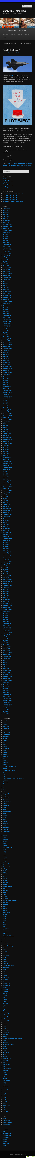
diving (4, 817)
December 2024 (7, 248)
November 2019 (7, 368)
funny (4, 861)
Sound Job (6, 1021)
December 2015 (7, 461)
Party (4, 942)
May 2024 (5, 262)
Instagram (5, 882)
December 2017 (7, 414)
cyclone (5, 809)
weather (5, 1084)
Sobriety (5, 1015)
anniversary (6, 726)
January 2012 (6, 554)
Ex (3, 833)
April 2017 (5, 429)
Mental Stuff (6, 912)
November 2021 (7, 321)
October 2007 (6, 655)
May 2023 (5, 285)
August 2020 (6, 350)
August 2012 (6, 540)
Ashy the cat (6, 734)
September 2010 (7, 585)
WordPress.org (7, 1124)
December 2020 (7, 343)
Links (4, 38)
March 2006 (6, 692)
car (3, 772)
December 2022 (7, 295)
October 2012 (6, 536)
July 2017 (5, 424)
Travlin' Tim (6, 1052)
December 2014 (7, 485)
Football (5, 853)
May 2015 (5, 475)
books (4, 760)
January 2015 (6, 483)
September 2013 (7, 514)
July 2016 (5, 447)
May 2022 (5, 309)
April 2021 (5, 335)
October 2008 (6, 631)
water (4, 1082)
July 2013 (5, 518)
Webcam (5, 1086)
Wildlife (5, 1098)
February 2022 (7, 315)
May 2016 (5, 451)
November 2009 (7, 605)
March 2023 (6, 289)
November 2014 (7, 487)
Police (4, 959)
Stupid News (27, 165)
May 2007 (5, 664)
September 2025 (7, 230)
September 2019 (7, 372)
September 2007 (7, 656)
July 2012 (5, 542)
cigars (4, 784)
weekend (5, 1090)
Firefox (5, 845)
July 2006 (5, 684)
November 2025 (7, 226)
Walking (5, 1078)
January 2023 (6, 293)
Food (4, 851)
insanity (5, 165)
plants (4, 957)
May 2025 (5, 238)
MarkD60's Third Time (14, 10)
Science (5, 995)
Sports (5, 1027)
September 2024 (7, 254)
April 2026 (5, 216)
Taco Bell (5, 1034)
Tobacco (5, 1042)
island (4, 888)
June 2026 (5, 212)
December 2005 (7, 698)
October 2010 (6, 583)
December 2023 (7, 271)
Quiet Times (6, 183)
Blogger (5, 754)
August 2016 (6, 445)
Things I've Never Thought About (12, 1038)
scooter (5, 997)
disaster (5, 815)
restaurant (5, 989)
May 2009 (5, 617)
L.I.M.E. (5, 896)
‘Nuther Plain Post (8, 185)
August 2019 (6, 374)
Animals (5, 725)
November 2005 (7, 700)
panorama (5, 940)
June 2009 (5, 615)
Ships (4, 1005)
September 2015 (7, 467)
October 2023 (6, 276)
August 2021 (6, 327)
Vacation (5, 1070)
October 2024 (6, 252)
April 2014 (5, 501)
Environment (6, 831)
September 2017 (7, 420)
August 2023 (6, 279)
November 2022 (7, 297)
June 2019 (5, 378)
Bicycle (5, 746)
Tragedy (5, 1048)
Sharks (5, 999)
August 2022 (6, 303)
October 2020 (6, 347)
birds (4, 750)
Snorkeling (6, 1013)
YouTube (5, 1111)
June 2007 (5, 662)
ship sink (5, 1003)
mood (4, 918)
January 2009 (6, 625)
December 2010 (7, 579)
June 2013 (5, 520)
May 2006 (5, 688)
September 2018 (7, 396)
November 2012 (7, 534)
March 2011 (6, 574)
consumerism (7, 802)
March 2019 (6, 384)
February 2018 (7, 410)
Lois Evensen (7, 194)
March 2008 (6, 645)
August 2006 (6, 682)
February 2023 (7, 291)
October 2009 (6, 607)
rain (4, 971)
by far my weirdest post (9, 766)
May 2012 (5, 546)
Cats (4, 774)
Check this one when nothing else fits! (18, 163)
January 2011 (6, 578)
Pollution (5, 963)
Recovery (5, 979)
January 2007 (6, 672)
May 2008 (5, 641)
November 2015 (7, 463)
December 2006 (7, 674)
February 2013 (7, 528)
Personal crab (7, 944)
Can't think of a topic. (9, 770)
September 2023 (7, 277)
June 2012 (5, 544)
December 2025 (7, 224)
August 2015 (6, 469)
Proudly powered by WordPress (17, 1154)
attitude (5, 738)
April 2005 (5, 714)
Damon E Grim (7, 811)
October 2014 (6, 489)
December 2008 (7, 627)
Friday (4, 855)
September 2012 (7, 538)
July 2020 (5, 353)
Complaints (6, 794)
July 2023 (5, 281)
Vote (4, 1076)
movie (4, 920)
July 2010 (5, 589)
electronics (6, 827)
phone (4, 948)
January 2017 (6, 435)
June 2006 (5, 686)
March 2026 (6, 218)
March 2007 (6, 668)
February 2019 (7, 386)
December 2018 (7, 390)
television (5, 1036)
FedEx (4, 843)
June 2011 (5, 568)
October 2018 (6, 394)
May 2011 (5, 570)
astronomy (6, 736)
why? (4, 1094)
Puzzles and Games (8, 965)
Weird (4, 1092)
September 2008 (7, 633)
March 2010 (6, 597)
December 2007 (7, 651)
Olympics (5, 938)
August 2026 (6, 208)
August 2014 (6, 493)
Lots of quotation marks (13, 165)
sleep (4, 1011)
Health (4, 871)
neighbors (6, 928)
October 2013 (6, 512)
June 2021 (5, 331)
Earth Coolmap (22, 30)
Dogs (4, 819)
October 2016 (6, 441)
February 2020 (7, 362)
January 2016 (6, 459)
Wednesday (6, 1088)
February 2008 (7, 647)
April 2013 (5, 524)
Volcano (5, 1074)
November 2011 (7, 558)
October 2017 (6, 418)
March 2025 (6, 242)
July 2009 (5, 613)
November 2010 (7, 581)
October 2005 (6, 702)
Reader (13, 34)
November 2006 (7, 676)
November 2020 (7, 345)
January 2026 (6, 222)
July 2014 (5, 495)
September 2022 (7, 301)
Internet (5, 884)
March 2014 (6, 502)
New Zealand (6, 930)
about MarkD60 (12, 30)
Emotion (5, 829)
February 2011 (7, 576)
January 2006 (6, 696)
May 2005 (5, 712)
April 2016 (5, 453)
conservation (6, 798)
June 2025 (5, 236)
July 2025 (5, 234)
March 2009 (6, 621)
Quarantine (6, 967)
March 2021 (6, 337)
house (4, 875)
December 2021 (7, 319)
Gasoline (5, 865)
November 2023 (7, 274)
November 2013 (7, 510)
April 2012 (5, 548)
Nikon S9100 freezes (8, 936)
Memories (5, 910)
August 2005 (6, 706)
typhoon (5, 1056)
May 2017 (5, 427)
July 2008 (5, 637)
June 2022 (5, 307)
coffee (4, 792)
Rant (4, 973)
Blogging (5, 756)
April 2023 (5, 287)
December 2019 (7, 366)
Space (4, 1023)
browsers (5, 762)
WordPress (6, 1102)
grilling (5, 869)
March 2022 (6, 313)
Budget (5, 764)
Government (6, 867)
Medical (5, 908)
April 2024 (5, 264)
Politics (5, 961)
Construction (6, 800)
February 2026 (7, 220)
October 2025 (6, 228)
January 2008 (6, 649)
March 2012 (6, 550)
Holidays (5, 873)
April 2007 (5, 666)
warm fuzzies (6, 1080)
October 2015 (6, 465)
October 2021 (6, 323)
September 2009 (7, 609)
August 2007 (6, 658)
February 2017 (7, 433)
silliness (5, 1007)
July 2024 (5, 258)
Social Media (6, 1017)
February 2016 (7, 457)
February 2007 (7, 670)
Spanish (5, 1025)
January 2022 (6, 317)
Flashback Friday (8, 847)
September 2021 (7, 325)
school (5, 993)
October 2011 (6, 560)
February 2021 (7, 339)
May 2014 (5, 499)
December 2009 (7, 603)
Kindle (4, 894)
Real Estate (6, 977)
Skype (4, 1009)
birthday (5, 752)
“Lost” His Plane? (11, 49)
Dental (4, 813)
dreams (5, 821)
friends (5, 857)
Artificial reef (6, 732)
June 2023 (5, 283)
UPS (4, 1062)
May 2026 (5, 214)
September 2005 (7, 704)
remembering (6, 985)
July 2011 (5, 566)
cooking (5, 803)
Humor (5, 877)
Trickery (5, 1054)
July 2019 (5, 376)
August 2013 (6, 516)
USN (4, 1066)
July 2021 (5, 329)
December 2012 (7, 532)
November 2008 (7, 629)
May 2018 (5, 404)
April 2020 (5, 358)
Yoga (4, 1110)
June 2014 (5, 497)
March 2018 (6, 408)
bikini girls (6, 748)
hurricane (5, 879)
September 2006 (7, 680)
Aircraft (5, 721)
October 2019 (6, 370)
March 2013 (6, 526)
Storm (4, 1029)
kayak (4, 892)
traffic (4, 1046)
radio (4, 969)
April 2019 (5, 382)
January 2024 (6, 270)
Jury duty (5, 890)
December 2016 (7, 437)
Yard (4, 1107)
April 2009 (5, 619)
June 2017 (5, 425)
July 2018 (5, 400)
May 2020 (5, 356)
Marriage (5, 904)
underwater (6, 1060)
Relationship (6, 983)
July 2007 (5, 660)
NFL (4, 934)
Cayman (5, 776)
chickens (5, 782)
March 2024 (6, 266)
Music (4, 922)
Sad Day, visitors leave (9, 187)
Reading (5, 975)
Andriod (5, 723)
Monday (5, 914)
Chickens (5, 780)
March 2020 (6, 360)
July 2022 (5, 305)
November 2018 (7, 392)
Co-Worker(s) (6, 790)
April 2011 (5, 572)
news (11, 75)
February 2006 (7, 694)
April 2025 (5, 240)
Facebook (5, 839)
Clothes (5, 788)
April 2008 (5, 643)
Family (5, 841)
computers (6, 796)
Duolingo (5, 823)
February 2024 (7, 268)
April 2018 (5, 406)
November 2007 (7, 653)
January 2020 (6, 364)
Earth (4, 825)
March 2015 (6, 479)
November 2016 (7, 439)
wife (4, 1096)
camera (5, 768)
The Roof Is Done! (8, 181)
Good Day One (14, 196)
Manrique (5, 902)
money (5, 916)
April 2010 (5, 595)
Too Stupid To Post (8, 1044)
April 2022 (5, 311)
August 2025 (6, 232)
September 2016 (7, 443)
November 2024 (7, 250)
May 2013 (5, 522)
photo (4, 950)
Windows (5, 1100)
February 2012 (7, 552)
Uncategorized (7, 1058)
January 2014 (6, 506)
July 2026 (5, 210)
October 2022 (6, 299)
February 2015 (7, 481)
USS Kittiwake (7, 1068)
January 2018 (6, 412)
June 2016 (5, 449)
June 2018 (5, 402)
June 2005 (5, 710)
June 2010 (5, 591)
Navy (4, 926)
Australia (5, 740)
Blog (4, 30)
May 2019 (5, 380)
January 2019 (6, 388)
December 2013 (7, 508)
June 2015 (5, 473)
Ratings (20, 34)
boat (4, 758)
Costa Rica (6, 805)
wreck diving (6, 1106)
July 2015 (5, 471)
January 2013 (6, 530)
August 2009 (6, 611)
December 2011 (7, 556)
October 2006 (6, 678)
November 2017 (7, 416)
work (4, 1104)
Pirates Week (6, 956)
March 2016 (6, 455)
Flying (30, 163)
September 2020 (7, 348)
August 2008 (6, 635)
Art (3, 731)
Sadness (5, 991)
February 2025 (7, 244)
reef (4, 981)
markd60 (5, 196)
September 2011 (7, 562)
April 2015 (5, 477)
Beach (4, 744)
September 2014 (7, 491)
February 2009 (7, 623)
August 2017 (6, 422)
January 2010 (6, 601)
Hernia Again (6, 179)
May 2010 (5, 593)
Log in (4, 1118)
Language (5, 898)
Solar (4, 1019)
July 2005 (5, 708)
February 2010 (7, 599)
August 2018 (6, 398)
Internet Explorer (7, 886)
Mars (4, 906)
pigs (4, 954)
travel (4, 1050)
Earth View (6, 34)
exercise (5, 835)
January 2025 (6, 246)
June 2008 (5, 639)
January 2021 (6, 341)
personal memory (8, 946)
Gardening (6, 863)
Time (4, 1040)
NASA (4, 924)
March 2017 (6, 431)
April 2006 (5, 690)
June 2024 (5, 260)
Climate (5, 786)
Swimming (6, 1033)
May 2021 (5, 333)
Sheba (4, 1001)
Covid (4, 807)
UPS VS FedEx (7, 1064)
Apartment (27, 34)
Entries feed (6, 1120)
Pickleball (5, 952)
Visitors (5, 1072)
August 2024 (6, 256)
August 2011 (6, 564)
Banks (4, 742)
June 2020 (5, 354)
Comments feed (7, 1122)
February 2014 (7, 504)
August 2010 (6, 587)
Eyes (4, 837)
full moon (5, 859)
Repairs (5, 987)
